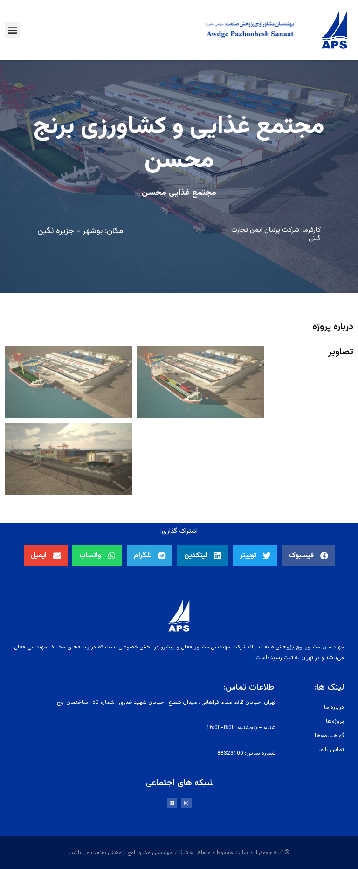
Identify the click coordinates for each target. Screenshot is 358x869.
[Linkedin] (172, 803)
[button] (12, 30)
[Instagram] (186, 803)
